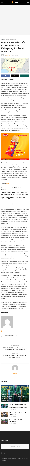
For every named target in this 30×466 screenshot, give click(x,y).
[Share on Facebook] (5, 75)
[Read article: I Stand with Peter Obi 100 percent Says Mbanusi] (4, 421)
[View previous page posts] (13, 204)
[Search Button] (28, 2)
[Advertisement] (15, 20)
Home (2, 39)
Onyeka (8, 55)
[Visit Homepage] (15, 2)
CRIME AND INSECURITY (10, 39)
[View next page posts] (16, 204)
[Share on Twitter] (15, 75)
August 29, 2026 (13, 409)
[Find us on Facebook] (1, 453)
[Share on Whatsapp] (24, 75)
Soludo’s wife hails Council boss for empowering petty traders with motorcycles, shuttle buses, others (18, 406)
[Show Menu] (2, 2)
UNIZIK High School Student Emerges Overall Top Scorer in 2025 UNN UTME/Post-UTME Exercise (14, 396)
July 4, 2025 (15, 55)
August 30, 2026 (6, 400)
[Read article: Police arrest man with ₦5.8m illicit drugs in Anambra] (4, 414)
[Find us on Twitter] (4, 453)
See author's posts (9, 335)
